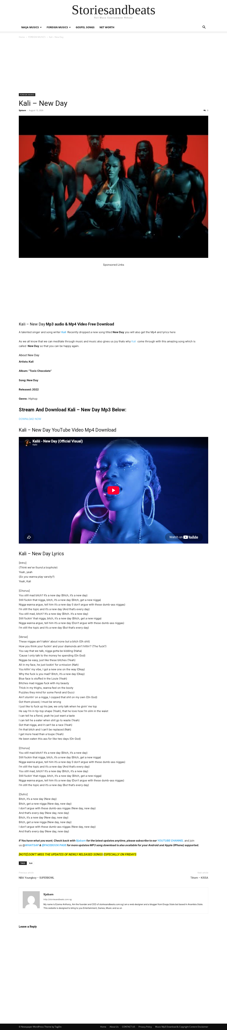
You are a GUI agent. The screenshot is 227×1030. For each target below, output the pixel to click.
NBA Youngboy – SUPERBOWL (36, 877)
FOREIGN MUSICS (57, 27)
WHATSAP (32, 845)
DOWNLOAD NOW (30, 419)
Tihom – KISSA (199, 877)
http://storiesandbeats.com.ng (57, 899)
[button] (204, 27)
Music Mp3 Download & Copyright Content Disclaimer (181, 1026)
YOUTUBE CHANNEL (170, 840)
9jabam (22, 110)
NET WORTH (106, 27)
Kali (64, 332)
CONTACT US (128, 1026)
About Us (114, 1026)
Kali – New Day (43, 103)
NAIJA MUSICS (30, 27)
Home (22, 37)
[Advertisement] (113, 67)
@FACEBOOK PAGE (54, 845)
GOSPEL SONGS (85, 27)
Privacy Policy (145, 1026)
